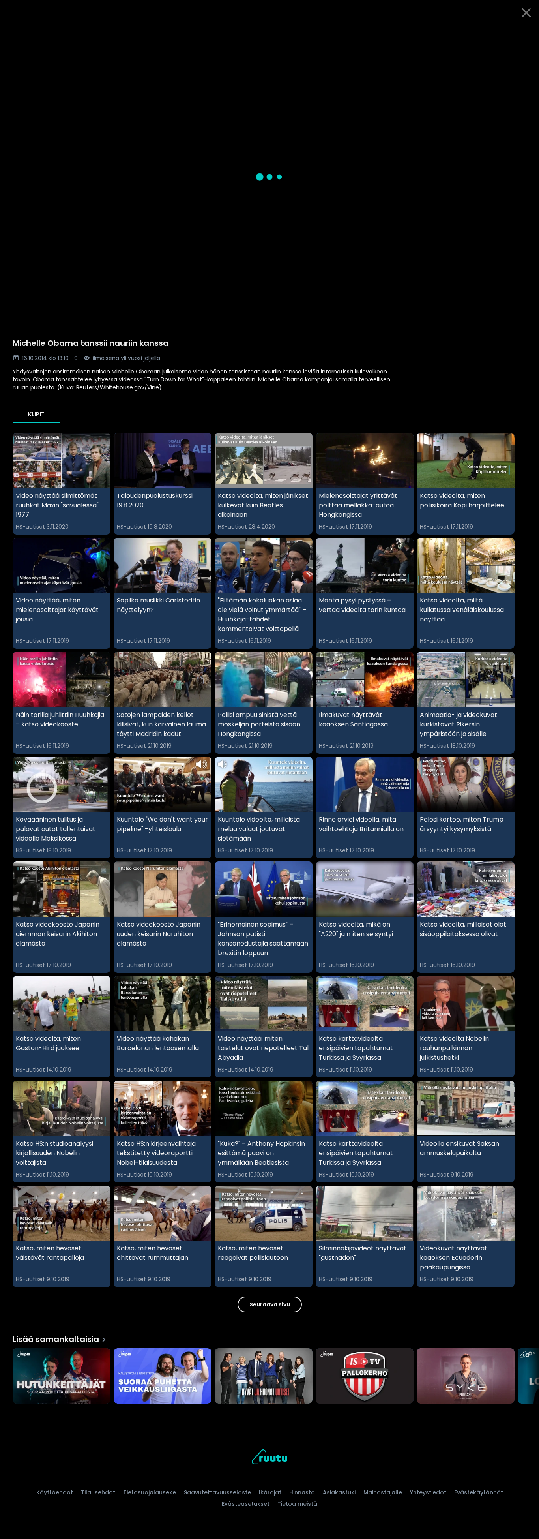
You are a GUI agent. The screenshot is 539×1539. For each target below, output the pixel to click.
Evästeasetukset (246, 1504)
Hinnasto (302, 1492)
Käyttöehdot (54, 1492)
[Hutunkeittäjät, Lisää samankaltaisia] (61, 1376)
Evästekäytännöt (478, 1492)
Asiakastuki (339, 1492)
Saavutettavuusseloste (217, 1492)
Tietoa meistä (297, 1504)
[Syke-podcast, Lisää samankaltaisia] (466, 1376)
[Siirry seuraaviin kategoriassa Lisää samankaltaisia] (526, 1376)
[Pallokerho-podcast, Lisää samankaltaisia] (365, 1376)
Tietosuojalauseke (149, 1492)
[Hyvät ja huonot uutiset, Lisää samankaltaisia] (264, 1376)
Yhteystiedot (428, 1492)
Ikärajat (270, 1492)
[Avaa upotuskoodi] (524, 34)
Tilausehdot (98, 1492)
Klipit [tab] (36, 414)
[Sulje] (526, 13)
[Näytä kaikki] (269, 1374)
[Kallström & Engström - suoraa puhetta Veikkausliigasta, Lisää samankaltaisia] (162, 1376)
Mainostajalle (382, 1492)
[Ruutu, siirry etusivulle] (269, 1458)
